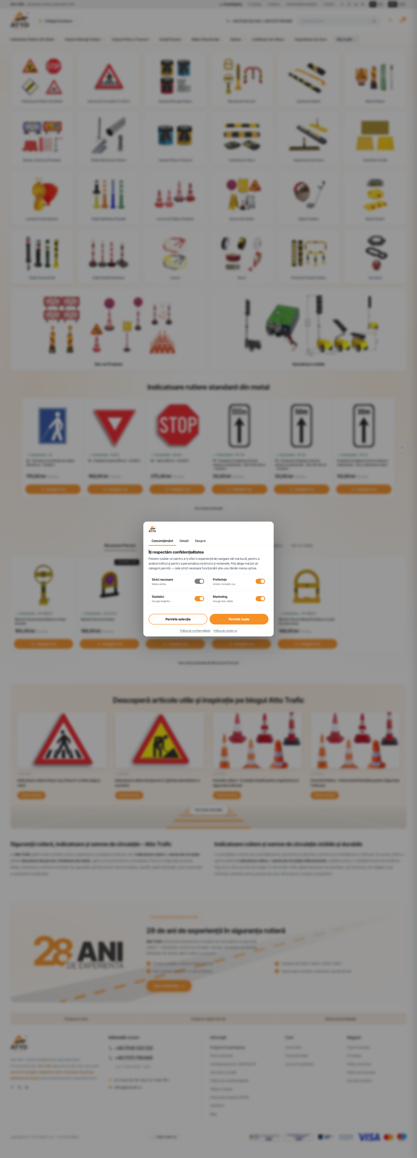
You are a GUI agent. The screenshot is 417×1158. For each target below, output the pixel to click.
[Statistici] (199, 598)
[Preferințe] (260, 581)
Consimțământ (162, 541)
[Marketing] (260, 598)
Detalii (184, 541)
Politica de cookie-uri (225, 630)
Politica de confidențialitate (195, 630)
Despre (200, 541)
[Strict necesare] (199, 581)
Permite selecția (177, 619)
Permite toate (239, 619)
